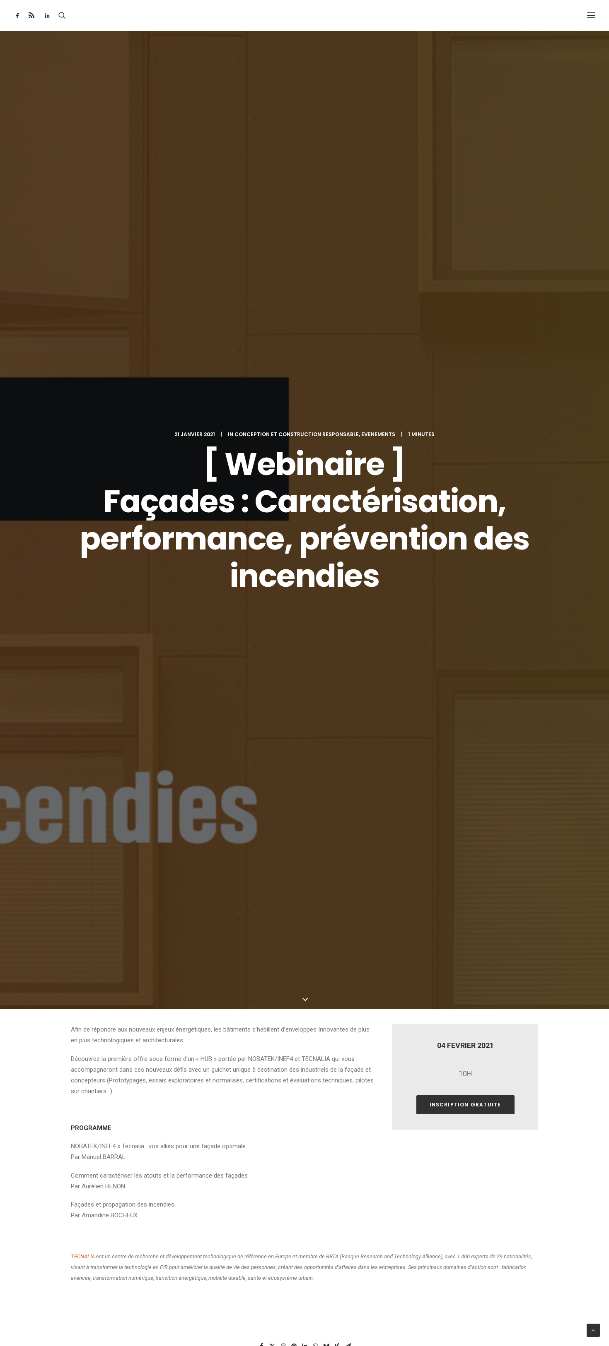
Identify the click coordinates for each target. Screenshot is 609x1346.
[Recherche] (62, 15)
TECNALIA (83, 1256)
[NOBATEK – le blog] (304, 15)
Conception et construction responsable (296, 434)
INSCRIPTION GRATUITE (465, 1104)
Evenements (378, 434)
